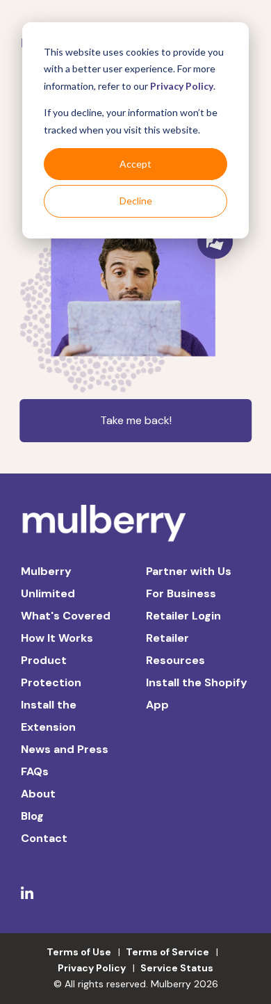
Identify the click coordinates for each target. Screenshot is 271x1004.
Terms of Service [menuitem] (167, 952)
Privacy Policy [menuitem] (92, 968)
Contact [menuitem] (44, 838)
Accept (135, 164)
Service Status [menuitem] (176, 968)
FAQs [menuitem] (35, 771)
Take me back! (136, 420)
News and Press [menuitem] (64, 749)
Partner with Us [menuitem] (188, 571)
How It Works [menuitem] (57, 638)
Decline (136, 201)
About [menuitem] (38, 793)
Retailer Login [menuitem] (183, 615)
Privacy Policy (181, 86)
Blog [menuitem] (32, 816)
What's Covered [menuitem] (65, 615)
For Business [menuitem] (181, 593)
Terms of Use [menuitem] (79, 952)
